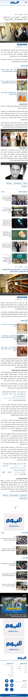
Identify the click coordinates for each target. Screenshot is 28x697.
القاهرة (25, 183)
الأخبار (26, 666)
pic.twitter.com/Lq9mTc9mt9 (20, 398)
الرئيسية (25, 14)
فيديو (26, 672)
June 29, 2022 (10, 400)
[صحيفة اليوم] (15, 2)
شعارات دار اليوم (10, 674)
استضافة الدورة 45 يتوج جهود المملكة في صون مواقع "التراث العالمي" (8, 348)
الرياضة (25, 670)
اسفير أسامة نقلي (17, 183)
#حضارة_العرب (5, 466)
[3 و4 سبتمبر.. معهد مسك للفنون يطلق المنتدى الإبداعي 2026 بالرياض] (21, 550)
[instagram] (6, 685)
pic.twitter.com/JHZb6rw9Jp (20, 472)
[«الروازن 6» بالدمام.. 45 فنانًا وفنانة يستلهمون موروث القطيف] (19, 200)
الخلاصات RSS (11, 676)
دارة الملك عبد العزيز (14, 495)
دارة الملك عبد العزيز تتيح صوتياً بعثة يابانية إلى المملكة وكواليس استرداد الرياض (15, 270)
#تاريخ (25, 466)
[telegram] (22, 44)
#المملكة (11, 394)
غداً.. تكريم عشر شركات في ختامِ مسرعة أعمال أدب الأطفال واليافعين (8, 81)
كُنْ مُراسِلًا (11, 666)
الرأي (20, 670)
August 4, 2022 (17, 474)
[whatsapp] (20, 44)
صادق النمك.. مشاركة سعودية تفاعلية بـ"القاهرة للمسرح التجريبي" (8, 70)
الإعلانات (12, 672)
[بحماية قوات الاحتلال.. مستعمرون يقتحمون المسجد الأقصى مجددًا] (21, 586)
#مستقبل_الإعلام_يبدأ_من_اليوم (19, 396)
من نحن (25, 683)
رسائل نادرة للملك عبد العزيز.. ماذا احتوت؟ (8, 325)
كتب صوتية (5, 495)
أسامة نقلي (20, 52)
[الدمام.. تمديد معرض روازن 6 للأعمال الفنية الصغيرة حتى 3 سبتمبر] (21, 540)
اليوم (26, 47)
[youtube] (11, 685)
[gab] (11, 681)
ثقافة (16, 14)
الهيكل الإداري (24, 685)
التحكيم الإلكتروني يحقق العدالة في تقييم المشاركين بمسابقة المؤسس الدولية (8, 337)
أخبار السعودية (24, 495)
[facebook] (24, 44)
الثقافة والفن (20, 14)
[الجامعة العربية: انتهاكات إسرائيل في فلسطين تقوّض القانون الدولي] (21, 575)
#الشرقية (19, 392)
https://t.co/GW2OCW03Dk (9, 398)
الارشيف (12, 668)
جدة (24, 47)
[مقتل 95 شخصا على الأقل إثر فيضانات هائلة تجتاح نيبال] (21, 565)
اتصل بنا (12, 670)
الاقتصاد (19, 666)
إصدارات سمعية (23, 498)
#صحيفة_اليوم (5, 394)
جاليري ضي (24, 186)
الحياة (26, 668)
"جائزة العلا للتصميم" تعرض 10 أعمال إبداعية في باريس (8, 93)
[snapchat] (6, 681)
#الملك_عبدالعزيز (20, 464)
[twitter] (26, 44)
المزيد (2, 191)
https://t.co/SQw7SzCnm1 (20, 468)
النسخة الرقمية (13, 695)
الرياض (24, 299)
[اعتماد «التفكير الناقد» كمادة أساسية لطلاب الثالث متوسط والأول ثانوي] (19, 235)
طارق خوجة (3, 52)
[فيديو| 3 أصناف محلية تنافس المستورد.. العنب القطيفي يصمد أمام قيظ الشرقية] (14, 605)
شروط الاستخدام (24, 687)
